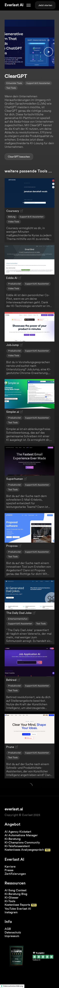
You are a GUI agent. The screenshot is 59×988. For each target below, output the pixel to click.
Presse (9, 870)
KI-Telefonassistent (17, 846)
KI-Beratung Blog (16, 894)
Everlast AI (14, 5)
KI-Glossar (12, 897)
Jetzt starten (45, 5)
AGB (8, 928)
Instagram (11, 912)
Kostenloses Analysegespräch (24, 849)
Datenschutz (13, 932)
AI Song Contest (15, 890)
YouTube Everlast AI (18, 908)
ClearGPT (13, 156)
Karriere (10, 866)
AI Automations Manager (21, 835)
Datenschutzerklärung (13, 986)
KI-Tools (10, 901)
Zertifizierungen (15, 873)
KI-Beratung (12, 839)
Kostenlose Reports (17, 904)
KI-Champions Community (22, 842)
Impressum (12, 936)
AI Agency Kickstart (18, 831)
